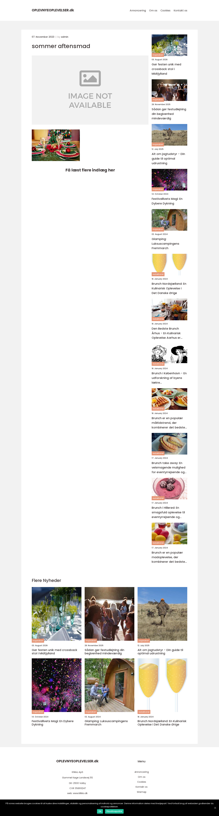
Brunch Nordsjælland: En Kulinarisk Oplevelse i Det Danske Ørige (169, 288)
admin (64, 37)
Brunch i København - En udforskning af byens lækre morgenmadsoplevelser (169, 378)
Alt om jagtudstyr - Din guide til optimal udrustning (168, 158)
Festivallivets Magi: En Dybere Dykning (167, 201)
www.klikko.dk (80, 793)
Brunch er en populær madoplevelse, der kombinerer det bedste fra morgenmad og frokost (168, 557)
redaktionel (158, 274)
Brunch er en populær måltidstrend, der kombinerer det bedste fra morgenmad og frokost (168, 423)
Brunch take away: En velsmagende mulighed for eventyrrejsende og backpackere (168, 468)
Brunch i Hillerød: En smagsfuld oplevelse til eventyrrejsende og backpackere (168, 512)
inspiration (158, 55)
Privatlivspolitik (114, 811)
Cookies (165, 10)
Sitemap (141, 792)
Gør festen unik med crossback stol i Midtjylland (166, 69)
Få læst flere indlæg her (90, 170)
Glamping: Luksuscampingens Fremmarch (165, 243)
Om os (153, 10)
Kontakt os (180, 10)
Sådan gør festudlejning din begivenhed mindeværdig (169, 113)
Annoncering (138, 10)
